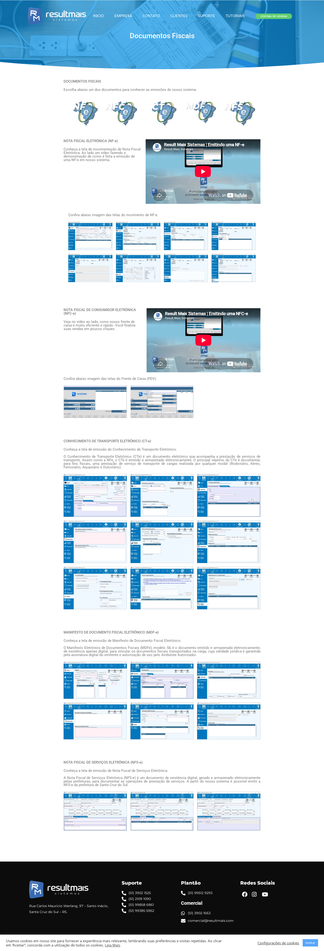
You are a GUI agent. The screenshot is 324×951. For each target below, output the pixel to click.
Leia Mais (112, 945)
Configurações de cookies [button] (278, 943)
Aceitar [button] (310, 943)
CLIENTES (179, 16)
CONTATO (151, 16)
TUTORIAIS (235, 16)
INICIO (98, 16)
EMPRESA (123, 16)
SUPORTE (206, 16)
